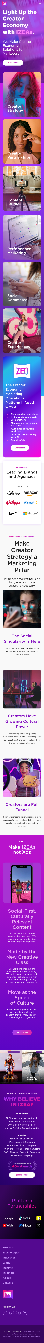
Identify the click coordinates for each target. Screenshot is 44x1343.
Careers (8, 1283)
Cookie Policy (32, 1334)
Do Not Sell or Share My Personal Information (26, 1336)
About (7, 1278)
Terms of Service (29, 1331)
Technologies (11, 1252)
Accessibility (7, 1336)
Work (6, 1263)
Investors (9, 1273)
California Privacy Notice (19, 1334)
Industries (9, 1257)
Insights (8, 1268)
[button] (13, 63)
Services (8, 1247)
